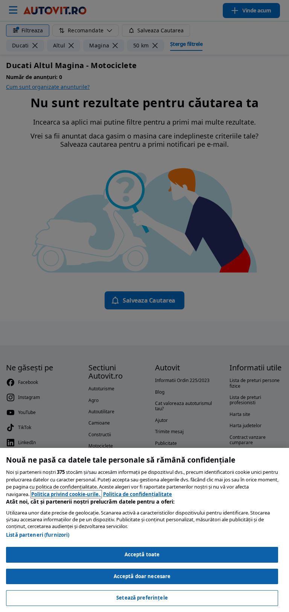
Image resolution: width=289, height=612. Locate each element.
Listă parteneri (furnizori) (38, 534)
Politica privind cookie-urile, (66, 494)
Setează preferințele (142, 597)
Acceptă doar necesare (142, 576)
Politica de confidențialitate (137, 494)
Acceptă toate (142, 554)
